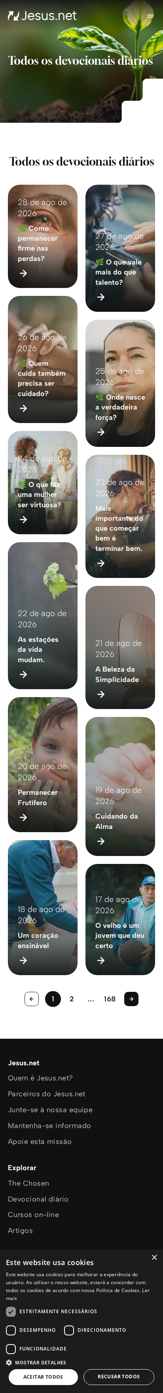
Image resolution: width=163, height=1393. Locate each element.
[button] (81, 1362)
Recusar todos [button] (119, 1376)
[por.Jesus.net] (42, 16)
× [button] (154, 1258)
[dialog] (81, 1321)
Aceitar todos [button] (43, 1377)
